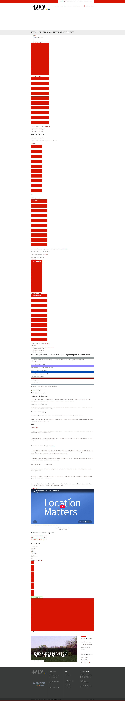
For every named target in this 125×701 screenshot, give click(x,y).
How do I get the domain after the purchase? (40, 448)
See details (47, 126)
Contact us (35, 49)
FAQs (34, 46)
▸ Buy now (33, 143)
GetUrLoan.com (34, 537)
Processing (35, 77)
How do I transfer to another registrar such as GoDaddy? (43, 429)
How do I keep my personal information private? (41, 467)
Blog (92, 6)
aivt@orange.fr (63, 1)
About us (35, 47)
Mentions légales (90, 699)
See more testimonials (36, 390)
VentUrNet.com (34, 539)
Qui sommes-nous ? (58, 6)
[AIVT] (40, 9)
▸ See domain (42, 536)
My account (35, 51)
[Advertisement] (62, 19)
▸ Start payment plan (36, 76)
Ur (33, 551)
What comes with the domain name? (39, 456)
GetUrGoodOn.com (35, 536)
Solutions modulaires (70, 6)
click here (52, 445)
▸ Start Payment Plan (35, 597)
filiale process (80, 6)
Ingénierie (87, 6)
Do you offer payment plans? (37, 462)
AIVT (42, 660)
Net (35, 551)
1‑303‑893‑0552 (50, 347)
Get (32, 551)
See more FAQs (34, 427)
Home (34, 44)
